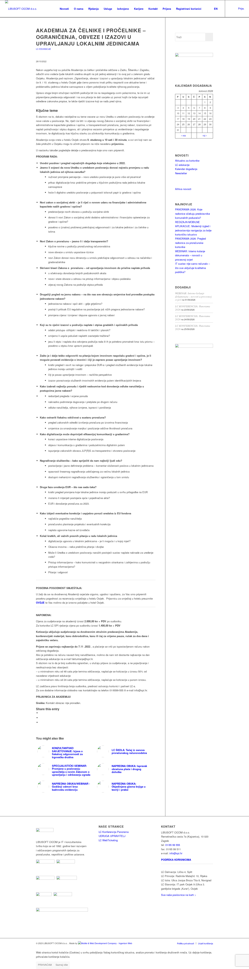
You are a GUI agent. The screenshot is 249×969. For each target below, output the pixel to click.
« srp (183, 135)
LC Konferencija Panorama (114, 832)
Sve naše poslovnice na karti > (178, 895)
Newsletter (181, 173)
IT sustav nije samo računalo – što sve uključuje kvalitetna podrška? (192, 268)
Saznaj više (62, 964)
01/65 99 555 (172, 845)
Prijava (241, 8)
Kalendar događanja (186, 169)
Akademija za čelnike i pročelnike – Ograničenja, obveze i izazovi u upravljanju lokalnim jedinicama (91, 37)
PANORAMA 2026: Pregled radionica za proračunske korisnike (190, 243)
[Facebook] (237, 8)
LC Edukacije (43, 48)
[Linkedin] (231, 8)
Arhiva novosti (183, 189)
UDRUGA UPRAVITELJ (112, 836)
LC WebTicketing (108, 840)
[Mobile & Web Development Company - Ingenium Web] (105, 943)
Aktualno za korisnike (187, 160)
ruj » (205, 135)
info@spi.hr (175, 853)
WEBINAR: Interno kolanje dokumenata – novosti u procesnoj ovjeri (190, 255)
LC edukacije (182, 165)
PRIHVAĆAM (45, 964)
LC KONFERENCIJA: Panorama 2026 (192, 307)
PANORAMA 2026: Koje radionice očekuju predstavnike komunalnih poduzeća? (192, 213)
